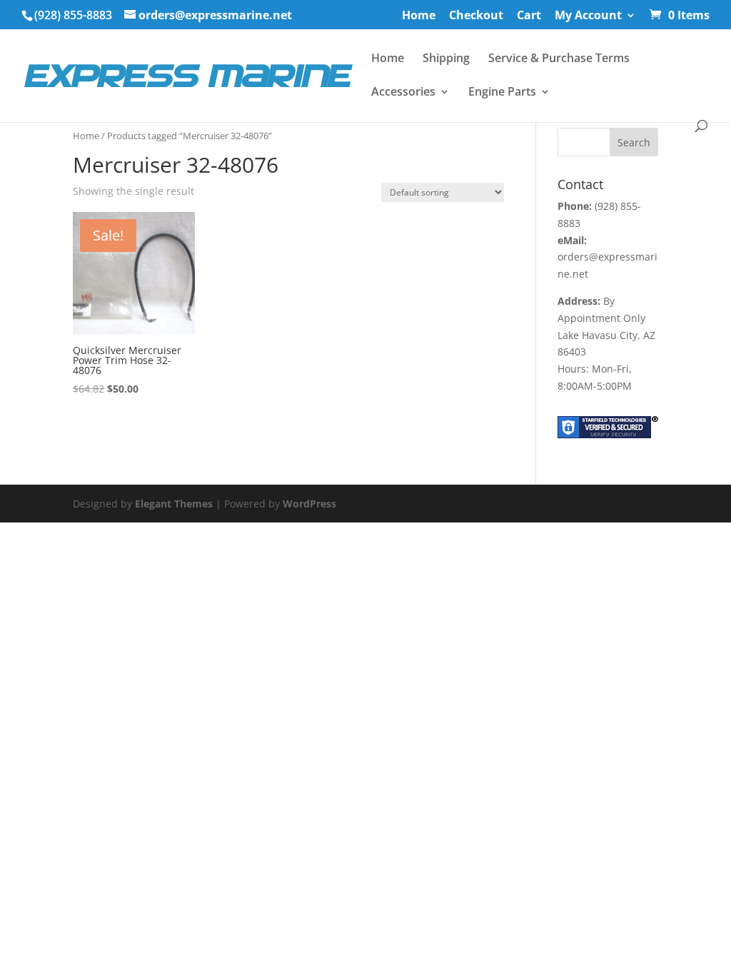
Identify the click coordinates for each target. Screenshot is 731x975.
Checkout (476, 16)
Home (418, 16)
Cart (529, 16)
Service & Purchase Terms (559, 59)
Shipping (446, 59)
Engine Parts (502, 92)
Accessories (403, 92)
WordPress (309, 503)
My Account (588, 16)
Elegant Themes (174, 503)
